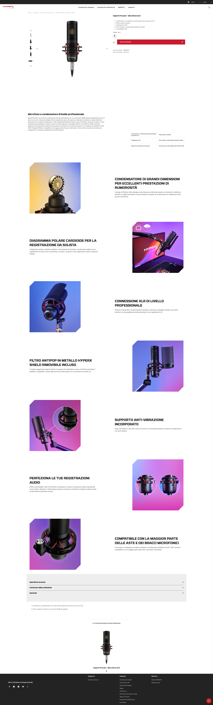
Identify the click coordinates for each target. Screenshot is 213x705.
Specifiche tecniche (37, 582)
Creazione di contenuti (46, 13)
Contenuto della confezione (41, 588)
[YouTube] (23, 687)
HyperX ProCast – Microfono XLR (106, 668)
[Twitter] (28, 687)
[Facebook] (9, 687)
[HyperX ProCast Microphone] (106, 646)
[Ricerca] (209, 7)
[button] (37, 48)
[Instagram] (14, 687)
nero (106, 671)
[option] (72, 48)
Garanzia (33, 593)
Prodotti (35, 13)
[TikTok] (18, 687)
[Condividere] (114, 42)
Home (29, 13)
